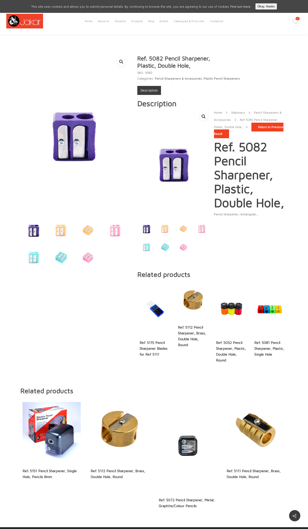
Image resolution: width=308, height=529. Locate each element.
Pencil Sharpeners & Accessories (178, 78)
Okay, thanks (266, 6)
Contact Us (216, 21)
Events (164, 21)
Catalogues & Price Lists (189, 21)
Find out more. (240, 6)
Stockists (120, 21)
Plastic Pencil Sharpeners (222, 78)
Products (137, 21)
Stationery (238, 112)
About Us (103, 21)
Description (149, 90)
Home (88, 21)
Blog (151, 21)
